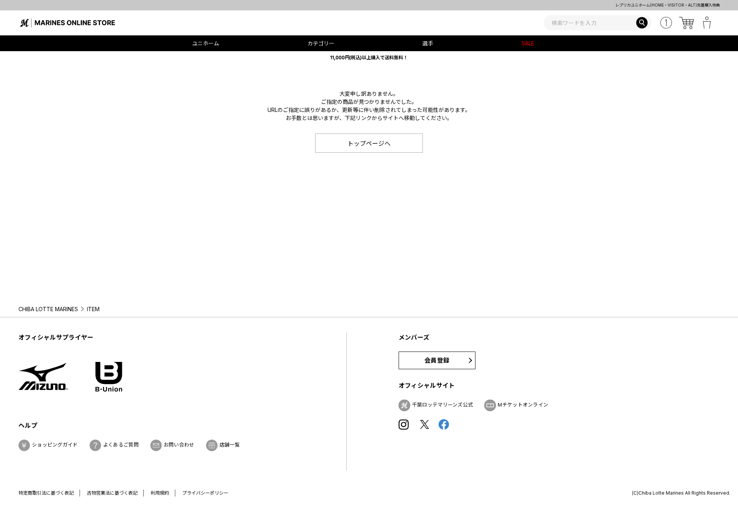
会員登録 (436, 360)
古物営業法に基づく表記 (112, 493)
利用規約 (160, 493)
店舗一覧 (229, 445)
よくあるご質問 (121, 445)
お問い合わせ (179, 445)
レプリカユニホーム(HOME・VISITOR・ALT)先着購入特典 (565, 5)
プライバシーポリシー (205, 493)
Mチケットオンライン (523, 405)
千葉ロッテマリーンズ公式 (442, 405)
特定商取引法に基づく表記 (46, 493)
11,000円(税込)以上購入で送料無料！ (369, 57)
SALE (528, 43)
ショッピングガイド (55, 445)
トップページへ (369, 143)
